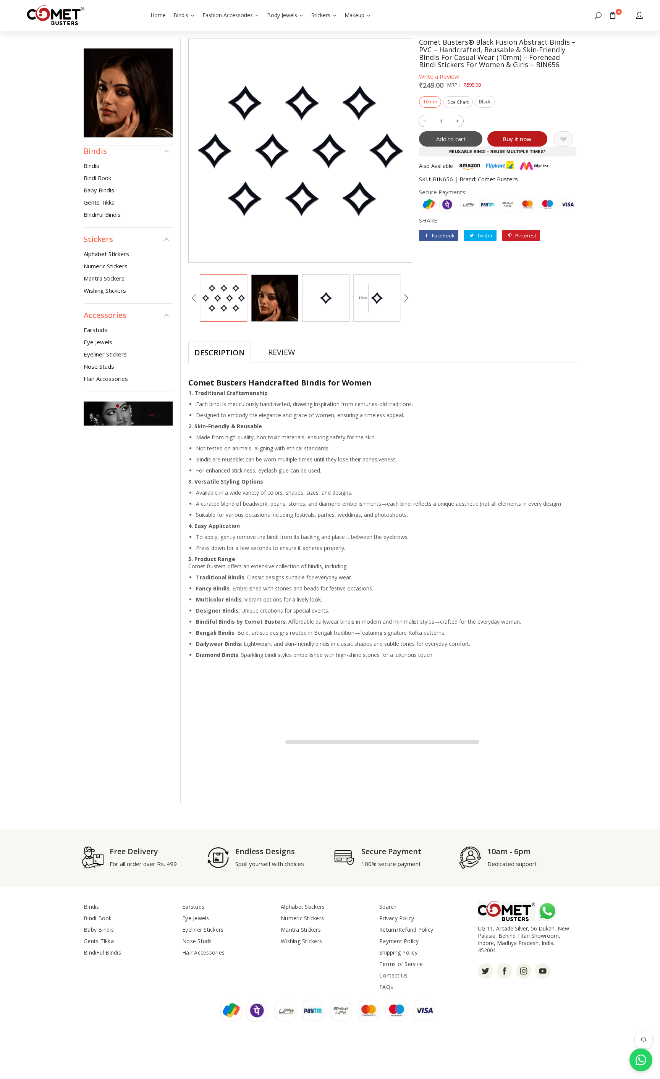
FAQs (386, 986)
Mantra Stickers (104, 278)
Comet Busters (498, 179)
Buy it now (517, 139)
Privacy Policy (396, 918)
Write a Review (439, 76)
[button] (598, 15)
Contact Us (393, 975)
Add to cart (451, 139)
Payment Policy (399, 941)
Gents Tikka (99, 202)
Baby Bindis (99, 190)
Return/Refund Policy (406, 929)
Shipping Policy (398, 952)
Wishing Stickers (105, 290)
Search (388, 906)
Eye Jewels (98, 342)
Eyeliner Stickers (105, 354)
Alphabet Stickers (106, 254)
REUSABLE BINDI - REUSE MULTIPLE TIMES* (497, 151)
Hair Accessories (106, 378)
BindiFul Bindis (102, 214)
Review (281, 352)
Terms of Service (401, 964)
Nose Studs (99, 366)
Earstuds (95, 330)
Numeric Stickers (106, 266)
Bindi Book (97, 178)
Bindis (91, 165)
